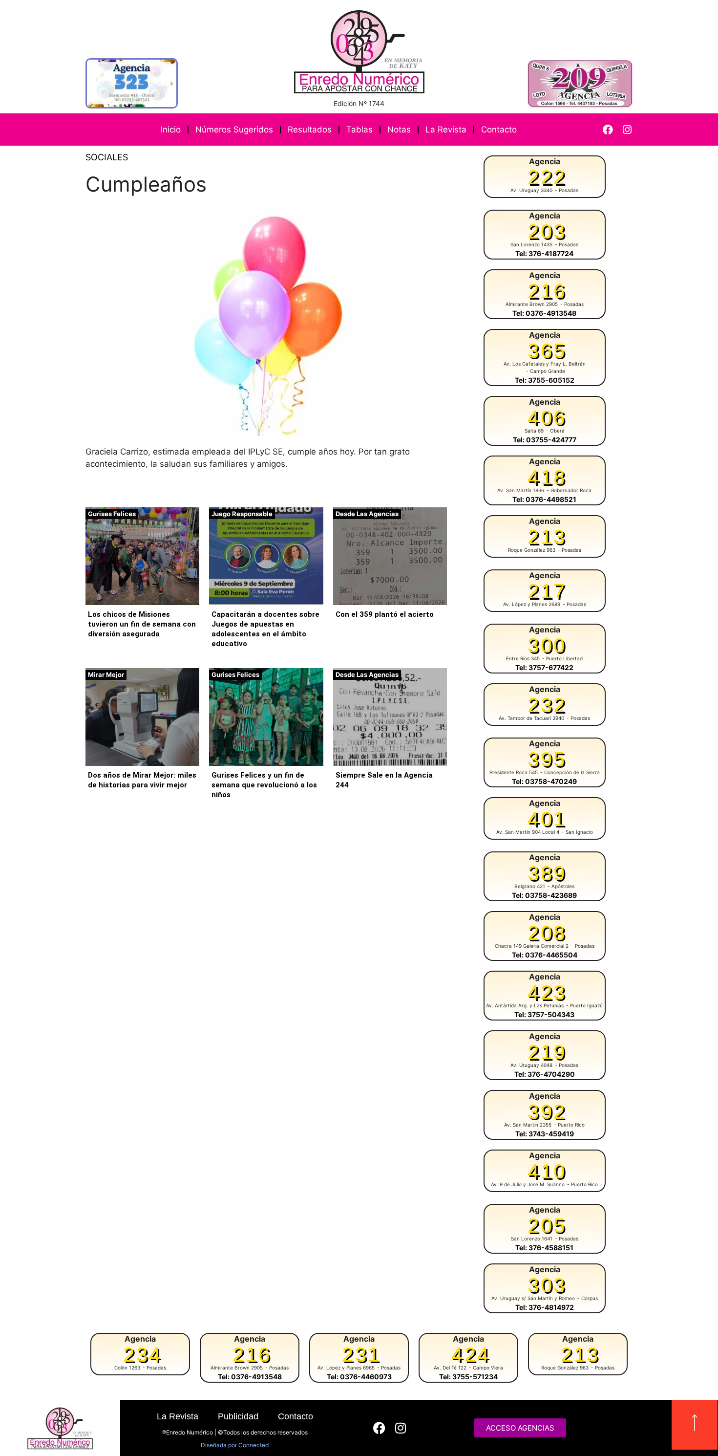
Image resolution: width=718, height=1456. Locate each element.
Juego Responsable (242, 514)
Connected (253, 1445)
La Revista (445, 129)
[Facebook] (608, 130)
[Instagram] (627, 130)
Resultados (310, 129)
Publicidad (238, 1416)
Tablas (359, 129)
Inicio (171, 129)
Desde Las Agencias (367, 514)
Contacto (499, 129)
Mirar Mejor (106, 674)
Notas (399, 129)
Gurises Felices (112, 514)
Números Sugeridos (234, 129)
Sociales (106, 157)
